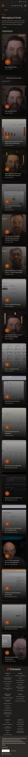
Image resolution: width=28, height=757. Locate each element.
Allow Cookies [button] (5, 750)
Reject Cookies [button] (13, 750)
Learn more (4, 747)
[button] (7, 754)
